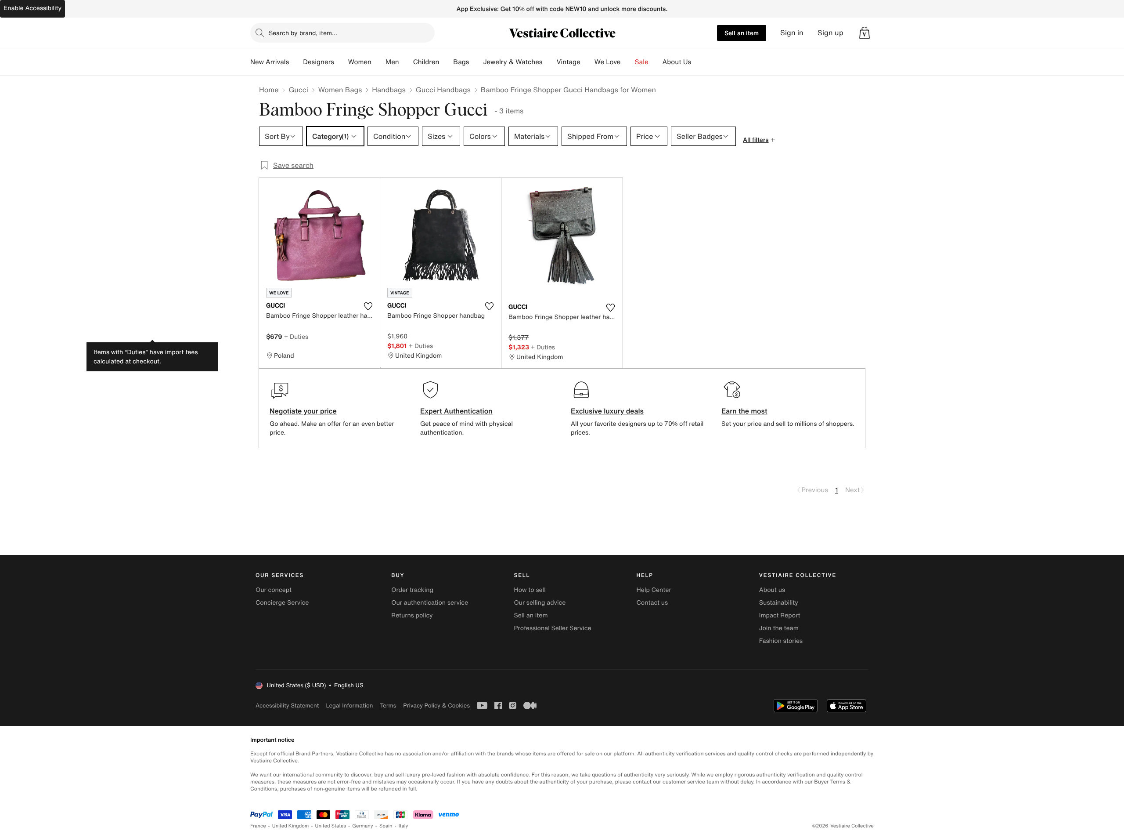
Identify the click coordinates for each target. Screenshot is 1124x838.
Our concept (274, 590)
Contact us (652, 602)
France (258, 826)
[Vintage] (587, 61)
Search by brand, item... (303, 32)
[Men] (406, 61)
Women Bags (340, 89)
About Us (677, 62)
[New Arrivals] (295, 61)
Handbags (388, 89)
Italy (403, 826)
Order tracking (412, 590)
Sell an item (741, 32)
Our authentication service (429, 602)
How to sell (529, 590)
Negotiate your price (303, 411)
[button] (864, 33)
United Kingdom (290, 826)
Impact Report (779, 615)
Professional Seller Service (552, 628)
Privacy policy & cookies (436, 705)
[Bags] (475, 61)
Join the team (779, 628)
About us (772, 590)
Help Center (654, 590)
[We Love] (627, 61)
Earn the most (744, 411)
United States (330, 826)
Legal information (349, 705)
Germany (362, 826)
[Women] (378, 61)
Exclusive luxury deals (607, 411)
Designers (318, 62)
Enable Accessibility (32, 8)
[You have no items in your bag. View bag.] (864, 33)
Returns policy (411, 615)
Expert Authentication (456, 411)
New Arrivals (269, 62)
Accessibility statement (287, 705)
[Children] (446, 61)
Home (268, 89)
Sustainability (778, 602)
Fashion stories (781, 641)
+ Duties (296, 336)
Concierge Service (282, 602)
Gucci (298, 89)
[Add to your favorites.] (368, 306)
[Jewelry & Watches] (549, 61)
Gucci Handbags (443, 89)
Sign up (830, 32)
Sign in (791, 32)
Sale (641, 62)
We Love (607, 62)
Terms (388, 705)
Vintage (568, 62)
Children (426, 62)
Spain (386, 826)
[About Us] (698, 61)
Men (392, 62)
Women (359, 62)
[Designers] (341, 61)
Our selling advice (540, 602)
